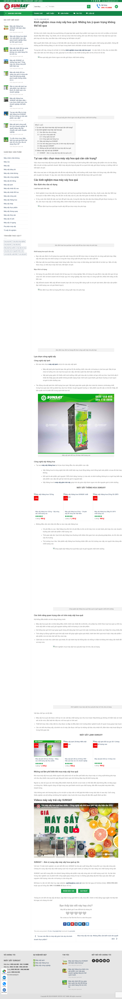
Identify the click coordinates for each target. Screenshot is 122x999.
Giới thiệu (50, 13)
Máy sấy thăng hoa (10, 200)
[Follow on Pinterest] (108, 960)
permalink (72, 931)
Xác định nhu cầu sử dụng (48, 132)
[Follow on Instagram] (93, 1)
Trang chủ (38, 13)
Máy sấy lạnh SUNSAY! (47, 146)
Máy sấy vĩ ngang (10, 223)
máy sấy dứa (16, 244)
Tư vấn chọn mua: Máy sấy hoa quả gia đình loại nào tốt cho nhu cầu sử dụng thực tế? (18, 141)
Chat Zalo (4, 980)
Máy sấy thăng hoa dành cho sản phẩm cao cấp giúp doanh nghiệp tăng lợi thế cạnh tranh (18, 39)
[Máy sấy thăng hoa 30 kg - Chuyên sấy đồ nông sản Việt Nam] (77, 501)
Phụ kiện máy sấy (10, 226)
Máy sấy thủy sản (10, 215)
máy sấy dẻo (7, 244)
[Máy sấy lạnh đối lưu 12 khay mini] (106, 748)
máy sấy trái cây (21, 248)
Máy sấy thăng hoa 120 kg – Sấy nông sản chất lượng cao (47, 512)
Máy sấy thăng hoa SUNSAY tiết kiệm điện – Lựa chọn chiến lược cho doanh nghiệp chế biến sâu (18, 102)
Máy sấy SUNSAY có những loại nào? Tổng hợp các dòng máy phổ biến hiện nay (18, 63)
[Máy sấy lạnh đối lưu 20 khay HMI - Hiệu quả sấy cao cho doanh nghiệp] (77, 748)
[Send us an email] (97, 1)
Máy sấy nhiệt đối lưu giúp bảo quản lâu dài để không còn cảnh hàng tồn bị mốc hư (19, 51)
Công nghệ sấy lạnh (49, 137)
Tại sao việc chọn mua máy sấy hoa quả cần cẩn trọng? (54, 127)
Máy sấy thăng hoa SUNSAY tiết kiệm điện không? (18, 28)
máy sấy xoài (8, 251)
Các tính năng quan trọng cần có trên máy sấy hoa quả (57, 143)
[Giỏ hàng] (116, 6)
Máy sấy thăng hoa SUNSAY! (49, 141)
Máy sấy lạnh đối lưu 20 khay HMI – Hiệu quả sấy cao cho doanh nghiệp (76, 760)
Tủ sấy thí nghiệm (10, 230)
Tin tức (36, 19)
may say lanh (7, 241)
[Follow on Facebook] (91, 1)
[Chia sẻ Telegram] (87, 924)
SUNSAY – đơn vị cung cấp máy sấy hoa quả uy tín (56, 153)
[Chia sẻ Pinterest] (72, 924)
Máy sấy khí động (10, 181)
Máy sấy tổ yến (9, 219)
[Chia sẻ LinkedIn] (80, 924)
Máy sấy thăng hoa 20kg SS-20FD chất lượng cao (105, 512)
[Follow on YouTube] (99, 1)
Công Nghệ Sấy (44, 19)
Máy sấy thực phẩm (11, 207)
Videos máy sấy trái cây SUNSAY (47, 150)
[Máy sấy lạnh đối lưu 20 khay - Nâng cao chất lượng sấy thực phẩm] (47, 748)
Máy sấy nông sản (10, 196)
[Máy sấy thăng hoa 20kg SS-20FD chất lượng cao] (106, 501)
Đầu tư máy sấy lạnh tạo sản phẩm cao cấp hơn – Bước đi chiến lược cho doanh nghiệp (18, 89)
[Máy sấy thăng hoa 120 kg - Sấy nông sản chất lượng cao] (47, 501)
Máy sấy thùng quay (11, 211)
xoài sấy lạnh (22, 254)
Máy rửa (7, 162)
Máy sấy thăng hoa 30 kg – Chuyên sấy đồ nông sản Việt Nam (76, 512)
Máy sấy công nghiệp (11, 177)
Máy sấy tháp (8, 204)
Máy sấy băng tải (10, 169)
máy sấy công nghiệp (19, 241)
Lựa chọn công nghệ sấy (47, 134)
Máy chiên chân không (12, 158)
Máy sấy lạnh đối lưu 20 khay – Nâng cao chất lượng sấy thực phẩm (46, 760)
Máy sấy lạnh (8, 185)
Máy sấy (7, 166)
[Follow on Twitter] (95, 1)
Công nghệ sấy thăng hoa (51, 139)
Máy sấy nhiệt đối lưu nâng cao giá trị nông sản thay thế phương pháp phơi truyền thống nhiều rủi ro (19, 76)
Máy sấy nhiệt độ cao (11, 188)
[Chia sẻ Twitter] (68, 924)
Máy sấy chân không (11, 173)
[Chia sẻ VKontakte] (76, 924)
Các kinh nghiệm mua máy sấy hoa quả (49, 130)
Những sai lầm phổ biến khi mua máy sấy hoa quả (55, 148)
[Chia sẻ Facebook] (65, 924)
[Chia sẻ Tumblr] (83, 924)
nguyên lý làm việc (18, 251)
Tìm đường (4, 973)
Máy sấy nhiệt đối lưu (11, 192)
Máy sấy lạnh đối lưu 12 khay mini (104, 759)
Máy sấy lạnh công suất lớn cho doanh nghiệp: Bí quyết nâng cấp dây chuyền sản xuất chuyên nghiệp (18, 128)
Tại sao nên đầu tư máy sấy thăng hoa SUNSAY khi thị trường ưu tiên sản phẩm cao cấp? (18, 115)
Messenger (4, 992)
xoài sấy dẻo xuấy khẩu (10, 254)
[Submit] (88, 6)
